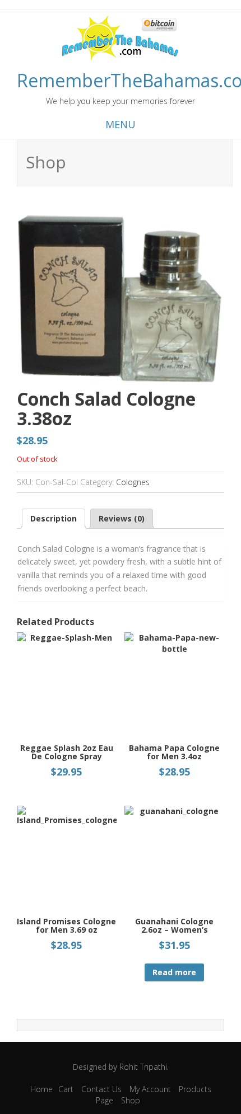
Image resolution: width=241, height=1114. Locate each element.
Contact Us (101, 1089)
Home (41, 1089)
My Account (150, 1089)
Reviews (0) (122, 518)
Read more (174, 972)
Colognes (133, 482)
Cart (65, 1089)
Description (53, 518)
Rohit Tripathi (143, 1066)
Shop (130, 1100)
